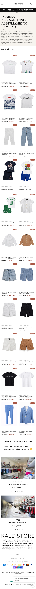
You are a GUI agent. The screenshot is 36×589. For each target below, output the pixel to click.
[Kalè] (18, 507)
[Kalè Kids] (18, 468)
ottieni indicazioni (18, 491)
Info (17, 554)
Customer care (17, 558)
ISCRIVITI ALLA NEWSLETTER (17, 562)
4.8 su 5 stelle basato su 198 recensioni (18, 585)
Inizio (17, 12)
